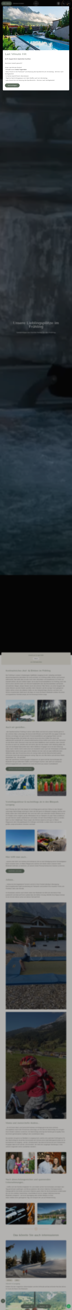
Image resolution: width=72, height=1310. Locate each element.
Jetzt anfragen (12, 85)
